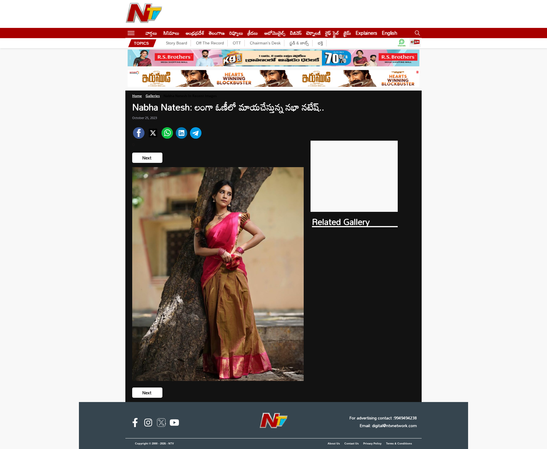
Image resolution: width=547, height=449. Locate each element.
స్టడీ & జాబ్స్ (299, 43)
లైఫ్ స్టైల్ (332, 33)
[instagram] (148, 423)
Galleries (153, 95)
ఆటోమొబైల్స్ (274, 33)
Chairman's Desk (265, 43)
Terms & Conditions (399, 443)
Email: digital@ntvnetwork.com (388, 425)
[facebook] (135, 423)
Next (147, 157)
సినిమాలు (171, 33)
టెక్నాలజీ (313, 33)
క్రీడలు (253, 33)
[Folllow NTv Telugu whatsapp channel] (402, 43)
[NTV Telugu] (143, 14)
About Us (334, 443)
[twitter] (161, 423)
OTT (237, 43)
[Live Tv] (415, 43)
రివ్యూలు (236, 33)
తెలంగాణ (217, 33)
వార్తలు (151, 33)
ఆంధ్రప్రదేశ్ (195, 33)
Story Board (176, 43)
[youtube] (174, 423)
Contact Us (351, 443)
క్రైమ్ (347, 33)
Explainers (366, 33)
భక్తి (320, 43)
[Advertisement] (354, 176)
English (389, 33)
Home (137, 95)
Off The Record (210, 43)
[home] (140, 33)
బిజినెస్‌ (296, 33)
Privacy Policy (372, 443)
